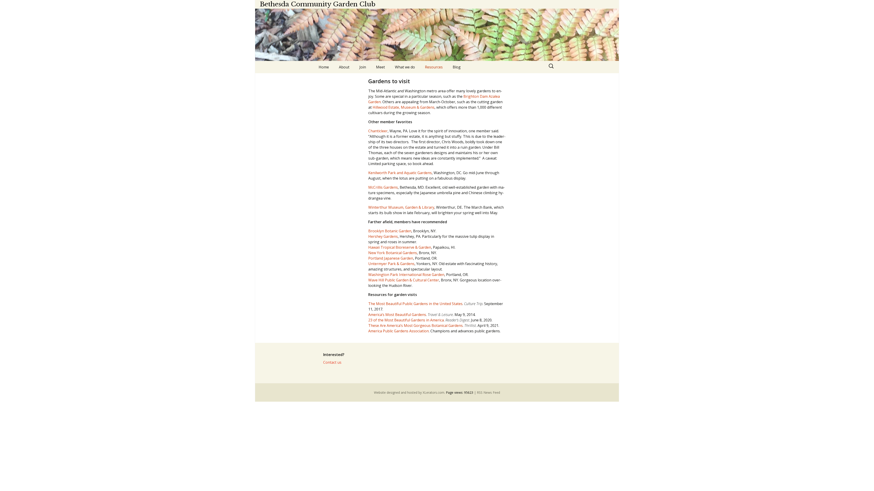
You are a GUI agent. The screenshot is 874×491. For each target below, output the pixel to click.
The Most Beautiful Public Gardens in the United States (415, 303)
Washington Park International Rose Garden (406, 274)
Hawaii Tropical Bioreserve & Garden (399, 247)
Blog (457, 67)
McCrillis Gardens (383, 187)
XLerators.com (433, 392)
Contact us (332, 362)
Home (324, 67)
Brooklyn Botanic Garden (389, 230)
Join (362, 67)
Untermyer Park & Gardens (391, 263)
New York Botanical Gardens (392, 252)
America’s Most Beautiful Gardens (397, 314)
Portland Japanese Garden (390, 258)
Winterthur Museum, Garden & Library (401, 207)
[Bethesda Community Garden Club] (437, 35)
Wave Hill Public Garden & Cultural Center (403, 280)
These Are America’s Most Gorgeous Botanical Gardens (415, 325)
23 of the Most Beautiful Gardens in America (406, 320)
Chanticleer (378, 130)
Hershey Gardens (383, 236)
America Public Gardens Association (398, 330)
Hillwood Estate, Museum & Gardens (403, 107)
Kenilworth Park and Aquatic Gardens (400, 172)
